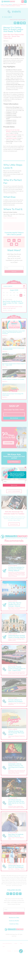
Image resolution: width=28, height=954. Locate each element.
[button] (25, 467)
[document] (14, 477)
